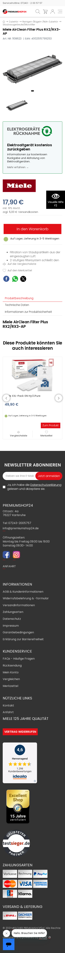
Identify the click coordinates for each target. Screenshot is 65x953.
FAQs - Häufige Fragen (19, 659)
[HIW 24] (43, 937)
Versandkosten (28, 212)
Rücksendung (12, 665)
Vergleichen (11, 679)
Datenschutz (12, 619)
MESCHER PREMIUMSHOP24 (28, 928)
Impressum (11, 626)
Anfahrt (8, 712)
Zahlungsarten (13, 612)
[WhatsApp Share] (15, 279)
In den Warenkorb (32, 229)
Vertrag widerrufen (20, 732)
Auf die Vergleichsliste (21, 264)
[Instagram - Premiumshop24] (16, 555)
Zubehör (13, 21)
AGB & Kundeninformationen (23, 592)
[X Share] (23, 279)
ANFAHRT (9, 566)
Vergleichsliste (18, 435)
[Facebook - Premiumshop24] (6, 555)
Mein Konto (11, 672)
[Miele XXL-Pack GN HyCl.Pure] (32, 375)
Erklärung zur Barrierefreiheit (23, 639)
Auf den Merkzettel (19, 270)
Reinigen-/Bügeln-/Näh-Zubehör (40, 21)
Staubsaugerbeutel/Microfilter (19, 24)
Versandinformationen (19, 605)
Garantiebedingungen (18, 632)
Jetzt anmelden (49, 476)
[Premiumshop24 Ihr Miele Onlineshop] (14, 11)
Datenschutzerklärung (45, 485)
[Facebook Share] (6, 279)
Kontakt (8, 705)
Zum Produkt (50, 425)
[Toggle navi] (60, 11)
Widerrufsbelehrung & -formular (26, 598)
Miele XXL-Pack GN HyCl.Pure (22, 396)
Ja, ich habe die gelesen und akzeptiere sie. (34, 487)
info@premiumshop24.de (21, 528)
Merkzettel (46, 435)
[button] (32, 91)
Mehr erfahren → (18, 167)
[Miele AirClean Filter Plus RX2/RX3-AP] (32, 69)
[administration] (49, 937)
